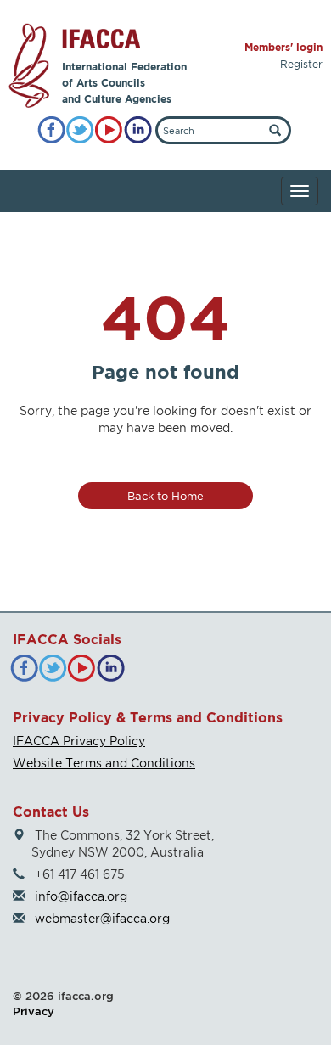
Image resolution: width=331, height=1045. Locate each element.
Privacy (33, 1011)
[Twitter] (80, 130)
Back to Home (165, 496)
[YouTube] (109, 130)
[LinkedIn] (138, 130)
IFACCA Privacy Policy (79, 740)
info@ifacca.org (81, 896)
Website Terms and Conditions (104, 762)
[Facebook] (51, 130)
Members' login (283, 47)
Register (301, 64)
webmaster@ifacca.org (102, 918)
